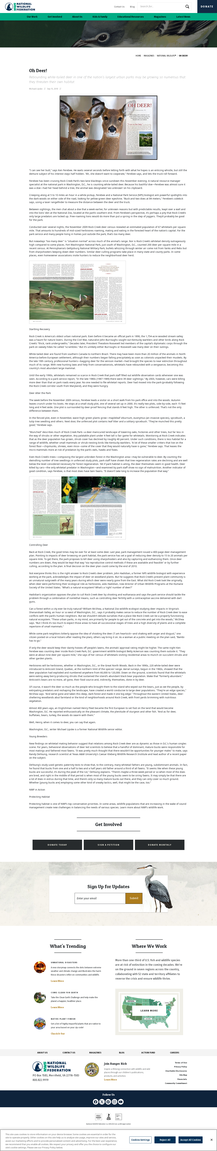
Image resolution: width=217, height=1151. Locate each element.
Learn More (57, 980)
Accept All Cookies (190, 1139)
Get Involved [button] (55, 16)
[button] (133, 898)
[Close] (211, 1140)
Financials (182, 1079)
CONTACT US (69, 1052)
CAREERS (174, 1052)
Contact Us (119, 6)
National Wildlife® (166, 56)
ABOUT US (42, 1052)
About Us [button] (77, 16)
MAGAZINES (95, 1052)
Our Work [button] (32, 16)
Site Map (183, 1075)
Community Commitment (176, 1083)
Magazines (149, 56)
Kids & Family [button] (100, 16)
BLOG (121, 1052)
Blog (132, 6)
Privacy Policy (180, 1067)
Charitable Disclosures (176, 1071)
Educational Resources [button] (130, 16)
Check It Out (58, 1033)
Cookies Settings (140, 1139)
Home (138, 56)
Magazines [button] (160, 16)
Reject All (165, 1139)
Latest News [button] (183, 16)
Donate (207, 6)
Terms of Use (181, 1063)
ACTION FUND (148, 1052)
